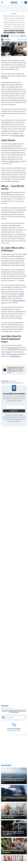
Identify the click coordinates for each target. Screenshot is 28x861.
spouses (3, 76)
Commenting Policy (14, 712)
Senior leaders (5, 192)
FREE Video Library (18, 135)
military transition (13, 347)
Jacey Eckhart (7, 39)
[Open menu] (2, 2)
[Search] (22, 2)
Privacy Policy (18, 419)
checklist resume (14, 161)
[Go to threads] (2, 36)
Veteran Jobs (14, 13)
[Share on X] (15, 36)
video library (13, 354)
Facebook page (15, 356)
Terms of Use (9, 419)
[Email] (17, 36)
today (8, 352)
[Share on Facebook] (12, 36)
